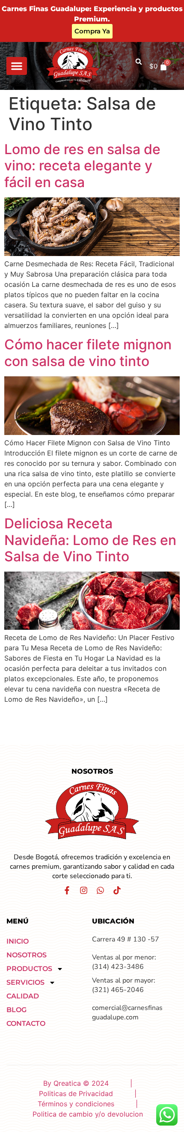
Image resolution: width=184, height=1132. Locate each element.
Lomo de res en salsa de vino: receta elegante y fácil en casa (82, 166)
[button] (16, 66)
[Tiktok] (117, 890)
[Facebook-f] (67, 890)
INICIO (17, 941)
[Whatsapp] (100, 890)
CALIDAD (22, 996)
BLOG (16, 1010)
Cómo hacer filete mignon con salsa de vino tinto (88, 352)
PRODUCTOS (29, 969)
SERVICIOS (25, 982)
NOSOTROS (26, 955)
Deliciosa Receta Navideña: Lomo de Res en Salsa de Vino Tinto (90, 540)
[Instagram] (84, 890)
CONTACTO (25, 1023)
